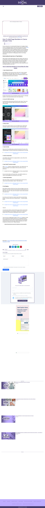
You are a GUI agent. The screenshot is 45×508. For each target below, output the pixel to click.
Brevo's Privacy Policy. (25, 298)
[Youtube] (40, 6)
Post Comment (6, 269)
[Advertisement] (22, 14)
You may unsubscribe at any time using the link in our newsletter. (20, 295)
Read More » (17, 383)
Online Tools (7, 44)
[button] (3, 6)
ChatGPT (6, 166)
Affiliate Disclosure (28, 501)
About (4, 501)
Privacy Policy (14, 501)
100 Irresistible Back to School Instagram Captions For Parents (25, 415)
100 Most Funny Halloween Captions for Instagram (23, 382)
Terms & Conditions (37, 501)
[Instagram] (38, 6)
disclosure (19, 37)
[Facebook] (42, 6)
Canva (27, 47)
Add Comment (5, 259)
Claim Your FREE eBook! (22, 300)
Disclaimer (21, 501)
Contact (8, 501)
